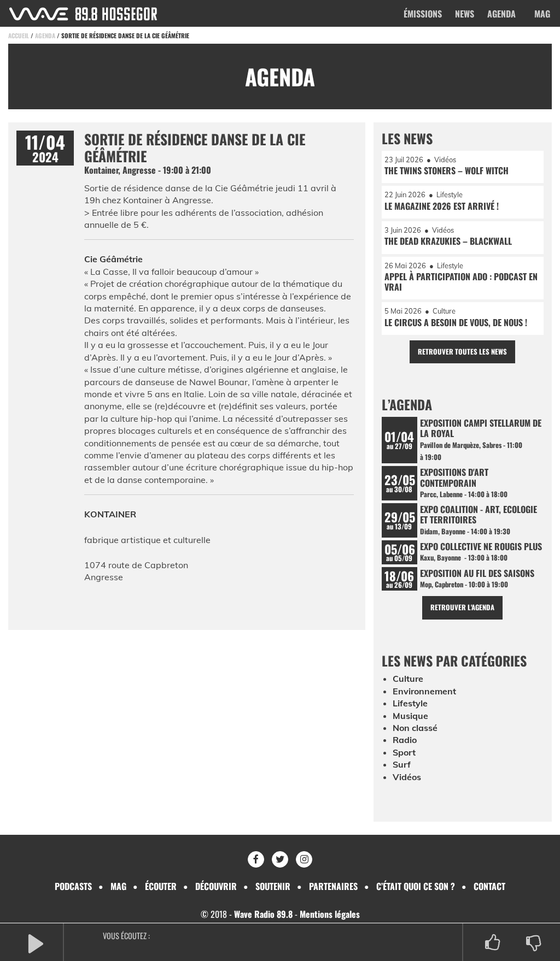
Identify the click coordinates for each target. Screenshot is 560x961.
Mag (542, 13)
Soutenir (272, 886)
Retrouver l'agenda (462, 607)
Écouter (161, 886)
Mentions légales (330, 914)
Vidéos (407, 776)
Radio (405, 739)
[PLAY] (35, 942)
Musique (410, 715)
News (464, 13)
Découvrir (216, 886)
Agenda (501, 13)
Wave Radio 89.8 (263, 914)
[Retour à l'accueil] (83, 14)
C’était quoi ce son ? (415, 886)
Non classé (415, 727)
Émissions (423, 13)
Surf (402, 764)
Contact (489, 886)
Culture (408, 678)
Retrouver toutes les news (462, 351)
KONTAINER (110, 514)
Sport (404, 752)
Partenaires (333, 886)
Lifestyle (410, 703)
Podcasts (73, 886)
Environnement (424, 691)
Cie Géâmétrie (113, 258)
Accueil (18, 35)
